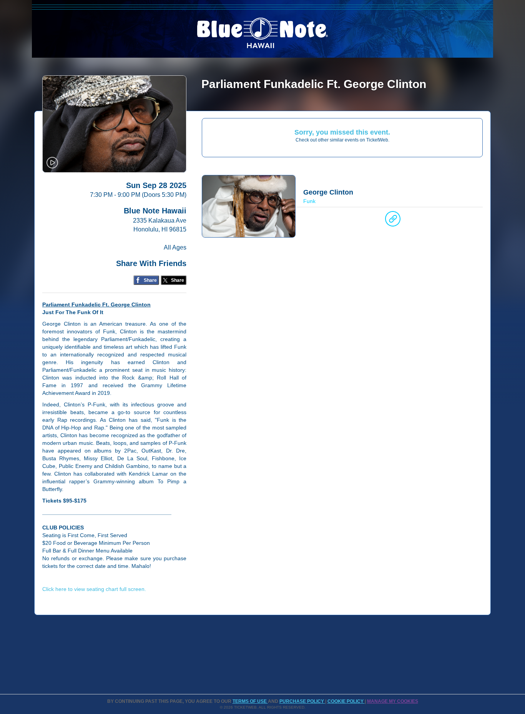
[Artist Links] (392, 220)
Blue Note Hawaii (155, 210)
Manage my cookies (392, 701)
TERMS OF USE (250, 701)
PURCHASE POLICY (302, 701)
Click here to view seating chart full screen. (94, 589)
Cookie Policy (346, 701)
